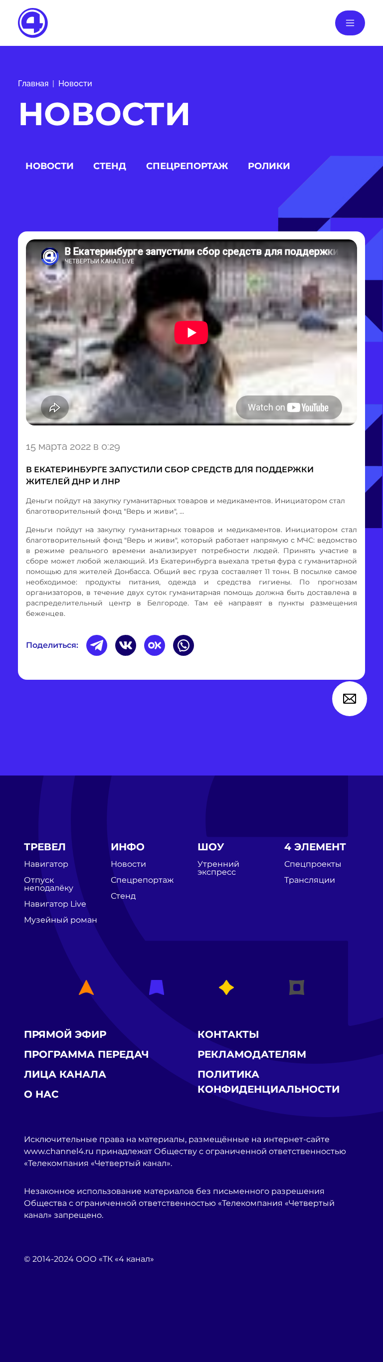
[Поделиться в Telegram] (96, 645)
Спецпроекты (313, 864)
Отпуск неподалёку (48, 884)
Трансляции (309, 880)
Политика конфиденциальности (268, 1081)
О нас (41, 1094)
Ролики (269, 166)
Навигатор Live (55, 904)
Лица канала (65, 1074)
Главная (33, 83)
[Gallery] (191, 334)
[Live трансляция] (46, 1315)
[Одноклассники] (154, 645)
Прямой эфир (65, 1034)
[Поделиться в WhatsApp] (183, 645)
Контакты (228, 1034)
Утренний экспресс (218, 868)
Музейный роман (60, 920)
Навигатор (46, 864)
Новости (75, 83)
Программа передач (86, 1054)
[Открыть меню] (350, 22)
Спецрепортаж (187, 166)
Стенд (109, 166)
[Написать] (349, 698)
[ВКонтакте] (125, 645)
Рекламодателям (251, 1054)
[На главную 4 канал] (33, 22)
